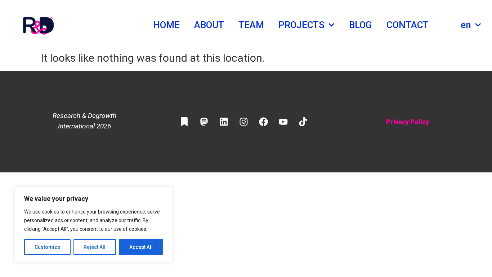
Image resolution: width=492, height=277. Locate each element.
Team (251, 24)
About (209, 24)
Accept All (141, 247)
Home (166, 24)
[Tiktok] (303, 122)
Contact (407, 24)
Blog (360, 24)
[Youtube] (283, 122)
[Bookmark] (184, 122)
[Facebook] (263, 122)
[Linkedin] (224, 122)
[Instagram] (243, 122)
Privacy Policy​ (407, 122)
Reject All (95, 247)
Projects (301, 24)
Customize (47, 247)
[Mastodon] (204, 122)
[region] (93, 225)
